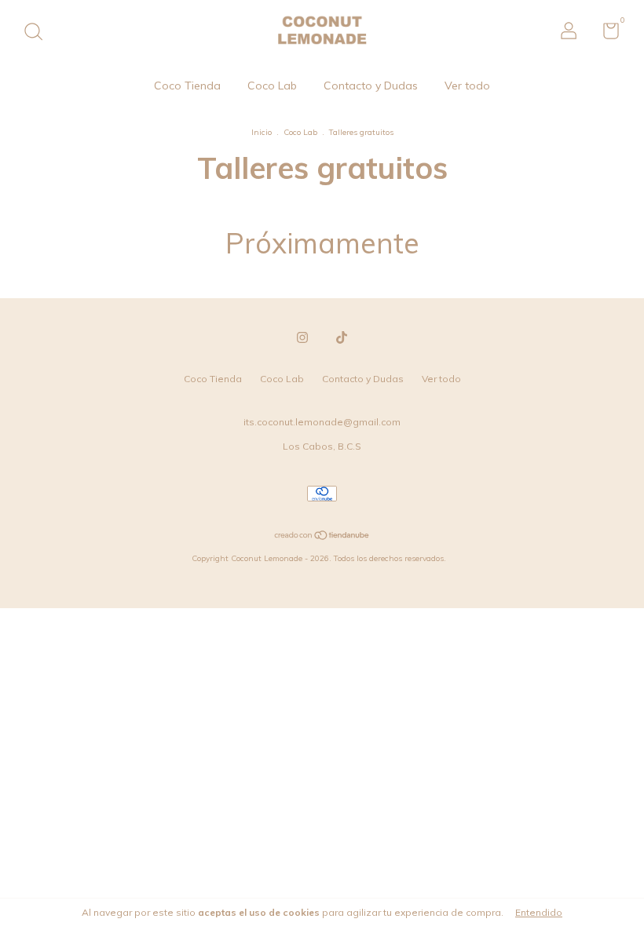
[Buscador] (39, 33)
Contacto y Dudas (371, 85)
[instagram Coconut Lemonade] (302, 337)
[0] (605, 34)
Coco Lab (272, 85)
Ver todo (467, 85)
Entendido (538, 912)
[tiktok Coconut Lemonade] (341, 337)
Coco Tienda (187, 85)
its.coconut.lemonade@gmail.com (322, 422)
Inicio (261, 132)
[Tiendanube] (322, 537)
